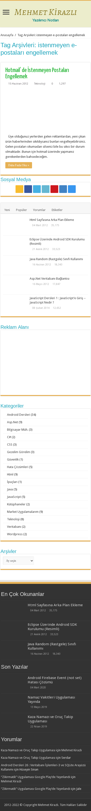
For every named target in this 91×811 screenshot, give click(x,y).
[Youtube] (54, 189)
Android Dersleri (18, 414)
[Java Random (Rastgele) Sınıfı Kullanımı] (15, 265)
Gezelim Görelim (18, 452)
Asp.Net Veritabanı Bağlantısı (49, 278)
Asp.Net (12, 422)
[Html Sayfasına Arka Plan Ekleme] (15, 226)
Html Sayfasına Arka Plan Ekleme (52, 220)
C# (9, 437)
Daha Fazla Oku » (18, 165)
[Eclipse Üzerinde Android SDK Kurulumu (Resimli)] (15, 245)
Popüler (21, 210)
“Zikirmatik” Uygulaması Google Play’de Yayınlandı (35, 777)
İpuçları (12, 482)
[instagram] (72, 189)
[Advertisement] (45, 362)
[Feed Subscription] (89, 60)
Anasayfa (6, 35)
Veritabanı (14, 526)
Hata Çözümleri (17, 467)
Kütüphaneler (16, 504)
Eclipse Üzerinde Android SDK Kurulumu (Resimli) (52, 626)
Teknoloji (39, 83)
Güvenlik (13, 459)
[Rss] (19, 189)
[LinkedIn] (46, 189)
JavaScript (14, 497)
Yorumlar (39, 210)
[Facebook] (28, 189)
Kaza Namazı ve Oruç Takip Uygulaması (28, 750)
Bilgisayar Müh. (17, 429)
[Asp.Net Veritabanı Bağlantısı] (15, 285)
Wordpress (15, 534)
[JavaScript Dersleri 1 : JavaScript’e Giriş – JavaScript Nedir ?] (15, 304)
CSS (9, 444)
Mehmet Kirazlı (45, 12)
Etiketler (57, 210)
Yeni (7, 210)
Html (10, 474)
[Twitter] (37, 189)
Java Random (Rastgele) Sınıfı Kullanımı (56, 259)
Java (10, 489)
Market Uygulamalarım (23, 512)
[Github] (63, 189)
